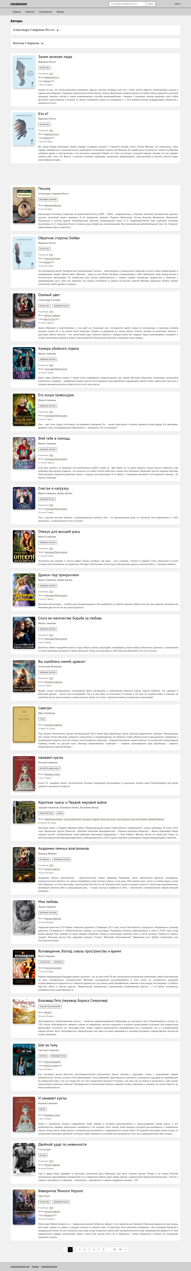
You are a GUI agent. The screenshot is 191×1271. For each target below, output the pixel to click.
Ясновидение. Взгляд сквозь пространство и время (79, 951)
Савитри (45, 708)
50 (120, 1249)
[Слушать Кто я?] (24, 129)
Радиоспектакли (46, 813)
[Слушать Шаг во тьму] (24, 1059)
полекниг (18, 3)
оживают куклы (50, 757)
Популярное (45, 11)
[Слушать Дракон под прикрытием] (24, 589)
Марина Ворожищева (53, 819)
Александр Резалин (52, 258)
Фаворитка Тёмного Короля (60, 1190)
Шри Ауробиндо (46, 713)
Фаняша (47, 81)
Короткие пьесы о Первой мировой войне (72, 802)
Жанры (60, 11)
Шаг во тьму (48, 1045)
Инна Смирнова (46, 956)
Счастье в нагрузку (53, 488)
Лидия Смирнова (47, 907)
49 (114, 1249)
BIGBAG (48, 1012)
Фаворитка (48, 1215)
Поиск (151, 4)
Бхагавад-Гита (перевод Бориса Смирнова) (73, 1000)
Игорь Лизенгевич (108, 819)
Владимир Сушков (52, 774)
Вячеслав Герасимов (53, 968)
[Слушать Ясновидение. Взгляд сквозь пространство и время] (24, 967)
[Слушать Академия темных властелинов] (24, 864)
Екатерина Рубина (69, 807)
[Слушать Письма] (24, 205)
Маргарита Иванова (52, 205)
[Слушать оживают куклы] (24, 773)
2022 (51, 365)
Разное (42, 1109)
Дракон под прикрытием (58, 574)
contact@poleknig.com (20, 1266)
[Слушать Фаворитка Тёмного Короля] (24, 1207)
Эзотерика (58, 962)
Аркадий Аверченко (48, 807)
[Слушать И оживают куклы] (24, 1114)
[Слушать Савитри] (24, 724)
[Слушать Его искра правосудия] (24, 409)
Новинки (30, 11)
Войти (178, 4)
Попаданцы (44, 859)
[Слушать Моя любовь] (24, 917)
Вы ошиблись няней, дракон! (62, 661)
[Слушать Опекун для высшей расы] (24, 546)
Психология (45, 962)
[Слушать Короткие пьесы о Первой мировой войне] (24, 812)
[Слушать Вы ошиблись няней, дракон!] (24, 676)
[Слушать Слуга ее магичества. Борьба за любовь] (24, 632)
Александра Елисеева (49, 300)
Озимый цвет (49, 294)
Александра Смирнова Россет (34, 30)
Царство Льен (50, 319)
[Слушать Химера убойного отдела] (24, 363)
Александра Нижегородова (55, 369)
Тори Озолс (44, 1196)
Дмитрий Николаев (156, 819)
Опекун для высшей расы (59, 531)
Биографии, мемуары (48, 199)
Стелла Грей (44, 1149)
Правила (35, 1266)
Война (60, 813)
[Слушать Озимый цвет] (24, 310)
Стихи (42, 719)
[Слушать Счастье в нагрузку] (24, 498)
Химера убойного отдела (58, 348)
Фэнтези (43, 1056)
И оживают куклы (52, 1098)
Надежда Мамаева (47, 853)
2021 (51, 73)
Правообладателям (49, 1266)
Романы (43, 1155)
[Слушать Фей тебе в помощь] (24, 453)
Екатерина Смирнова (53, 682)
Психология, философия (50, 1007)
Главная (17, 11)
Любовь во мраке (51, 1065)
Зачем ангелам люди (55, 56)
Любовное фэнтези (48, 359)
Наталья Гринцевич (52, 1062)
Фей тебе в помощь (54, 438)
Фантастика (44, 68)
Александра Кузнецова (50, 666)
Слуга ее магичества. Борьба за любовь (70, 618)
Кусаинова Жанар (89, 807)
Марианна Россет (47, 62)
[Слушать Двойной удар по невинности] (24, 1159)
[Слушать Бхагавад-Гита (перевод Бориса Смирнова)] (24, 1011)
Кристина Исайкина (139, 819)
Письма (44, 188)
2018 (51, 311)
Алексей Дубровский (72, 819)
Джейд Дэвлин (64, 493)
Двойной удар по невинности (62, 1144)
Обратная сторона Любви (59, 238)
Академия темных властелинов (63, 848)
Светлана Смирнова (48, 1050)
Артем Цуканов (123, 819)
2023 (51, 505)
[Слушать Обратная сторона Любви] (24, 252)
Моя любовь (48, 901)
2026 (51, 678)
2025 (51, 591)
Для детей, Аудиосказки (49, 768)
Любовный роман (61, 306)
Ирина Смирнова (47, 353)
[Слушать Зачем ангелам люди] (24, 71)
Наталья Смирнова (26, 43)
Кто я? (43, 113)
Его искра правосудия (56, 395)
